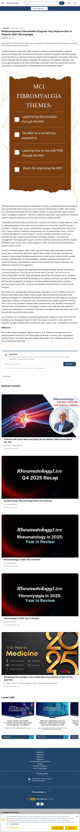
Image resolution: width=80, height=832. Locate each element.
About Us (40, 752)
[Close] (77, 817)
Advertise (40, 754)
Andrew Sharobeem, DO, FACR (47, 683)
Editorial (40, 757)
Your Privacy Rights (40, 768)
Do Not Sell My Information (40, 761)
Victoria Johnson (11, 504)
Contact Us (40, 759)
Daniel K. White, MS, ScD (14, 445)
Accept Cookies (58, 828)
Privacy (40, 764)
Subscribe (68, 364)
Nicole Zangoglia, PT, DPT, (28, 683)
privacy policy (40, 368)
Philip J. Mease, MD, (12, 683)
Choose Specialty (37, 8)
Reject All (71, 828)
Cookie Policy (15, 824)
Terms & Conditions (40, 766)
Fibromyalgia (6, 376)
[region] (40, 823)
